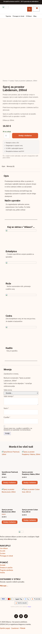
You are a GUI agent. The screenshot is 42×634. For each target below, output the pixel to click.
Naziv (6, 408)
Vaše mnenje (9, 396)
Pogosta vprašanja (6, 570)
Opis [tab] (3, 166)
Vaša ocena (8, 390)
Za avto (2, 551)
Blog (35, 16)
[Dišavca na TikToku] (26, 616)
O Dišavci (29, 16)
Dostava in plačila (6, 567)
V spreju (11, 81)
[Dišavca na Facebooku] (16, 616)
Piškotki (22, 628)
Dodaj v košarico (25, 136)
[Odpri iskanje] (29, 9)
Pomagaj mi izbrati (18, 16)
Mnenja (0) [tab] (10, 166)
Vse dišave (4, 548)
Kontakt (2, 565)
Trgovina (8, 16)
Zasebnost (15, 628)
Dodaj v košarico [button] (9, 482)
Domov (5, 81)
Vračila (2, 572)
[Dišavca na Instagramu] (21, 616)
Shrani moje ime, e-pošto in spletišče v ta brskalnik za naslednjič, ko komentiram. (18, 429)
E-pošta (7, 417)
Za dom (2, 553)
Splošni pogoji (5, 628)
